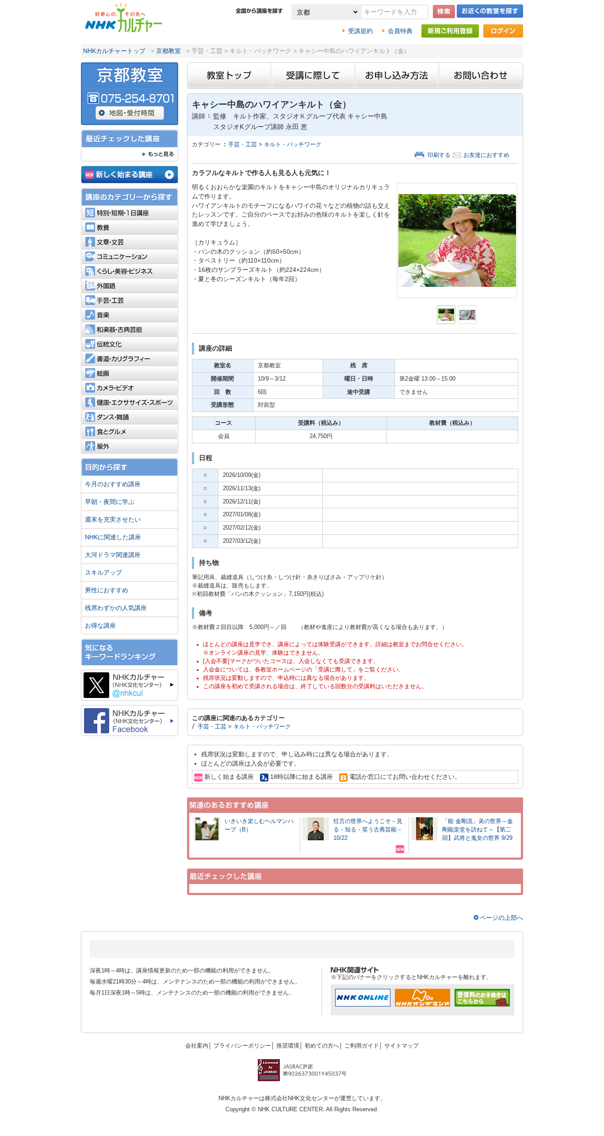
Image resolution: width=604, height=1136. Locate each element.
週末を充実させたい (113, 519)
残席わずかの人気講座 (116, 607)
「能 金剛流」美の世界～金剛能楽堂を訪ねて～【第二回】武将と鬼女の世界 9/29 (477, 829)
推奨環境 (287, 1046)
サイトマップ (401, 1046)
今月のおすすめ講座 (113, 484)
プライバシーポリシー (242, 1046)
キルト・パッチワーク (292, 144)
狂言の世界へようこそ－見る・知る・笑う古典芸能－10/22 (367, 829)
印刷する (439, 155)
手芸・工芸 (242, 144)
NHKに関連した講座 (113, 537)
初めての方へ (322, 1046)
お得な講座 (100, 625)
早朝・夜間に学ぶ (109, 501)
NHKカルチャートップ (114, 50)
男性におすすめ (106, 590)
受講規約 (360, 30)
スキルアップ (103, 572)
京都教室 (168, 50)
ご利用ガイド (361, 1046)
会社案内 (196, 1046)
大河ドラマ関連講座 (113, 554)
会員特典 (400, 30)
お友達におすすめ (486, 155)
